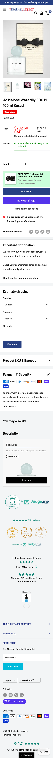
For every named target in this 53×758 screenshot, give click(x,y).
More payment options (26, 208)
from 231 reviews (24, 566)
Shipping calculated (24, 135)
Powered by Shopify (12, 735)
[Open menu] (4, 9)
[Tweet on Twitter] (42, 231)
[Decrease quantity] (17, 164)
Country (7, 298)
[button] (24, 606)
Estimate (12, 344)
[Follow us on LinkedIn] (22, 695)
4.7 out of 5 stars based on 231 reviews (26, 749)
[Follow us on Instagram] (11, 695)
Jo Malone (8, 118)
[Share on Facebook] (31, 231)
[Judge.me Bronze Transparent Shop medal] (26, 532)
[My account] (41, 13)
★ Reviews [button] (26, 755)
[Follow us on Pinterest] (16, 695)
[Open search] (36, 13)
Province (7, 312)
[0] (47, 13)
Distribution (23, 183)
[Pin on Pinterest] (37, 231)
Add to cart (26, 191)
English (8, 680)
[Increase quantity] (33, 164)
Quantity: (8, 163)
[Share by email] (48, 231)
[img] (26, 562)
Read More (26, 480)
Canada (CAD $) (27, 680)
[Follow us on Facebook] (5, 695)
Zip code (7, 326)
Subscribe (12, 666)
